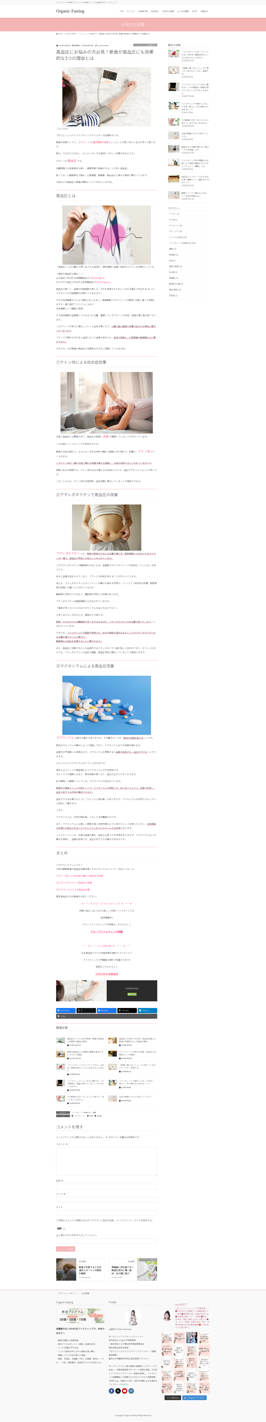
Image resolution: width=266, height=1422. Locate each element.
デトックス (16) (175, 231)
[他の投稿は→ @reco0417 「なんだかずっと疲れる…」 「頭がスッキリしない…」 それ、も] (191, 1337)
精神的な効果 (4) (176, 283)
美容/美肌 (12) (175, 289)
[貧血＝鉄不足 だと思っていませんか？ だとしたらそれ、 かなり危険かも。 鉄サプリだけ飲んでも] (191, 1362)
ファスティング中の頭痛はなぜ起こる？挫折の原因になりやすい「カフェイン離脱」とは (195, 163)
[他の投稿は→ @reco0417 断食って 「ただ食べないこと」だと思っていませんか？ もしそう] (204, 1350)
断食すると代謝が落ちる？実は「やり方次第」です (195, 148)
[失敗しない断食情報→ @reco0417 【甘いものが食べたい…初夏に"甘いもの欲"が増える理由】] (166, 1337)
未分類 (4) (173, 272)
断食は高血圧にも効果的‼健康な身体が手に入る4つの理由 (85, 1053)
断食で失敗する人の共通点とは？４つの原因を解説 (90, 1270)
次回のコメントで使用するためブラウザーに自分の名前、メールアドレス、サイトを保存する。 (106, 1220)
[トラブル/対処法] (66, 1264)
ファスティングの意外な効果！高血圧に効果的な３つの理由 (137, 1053)
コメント (62, 1144)
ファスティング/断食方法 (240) (182, 243)
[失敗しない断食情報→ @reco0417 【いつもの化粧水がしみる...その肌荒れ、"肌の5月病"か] (204, 1337)
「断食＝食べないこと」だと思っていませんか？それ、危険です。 (137, 1066)
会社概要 (85, 1293)
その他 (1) (173, 219)
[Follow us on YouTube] (124, 1391)
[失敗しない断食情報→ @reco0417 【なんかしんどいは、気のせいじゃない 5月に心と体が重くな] (166, 1375)
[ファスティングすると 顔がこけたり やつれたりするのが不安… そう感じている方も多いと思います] (179, 1375)
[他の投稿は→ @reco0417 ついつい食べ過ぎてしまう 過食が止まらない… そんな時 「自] (179, 1337)
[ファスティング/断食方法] (147, 1264)
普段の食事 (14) (175, 266)
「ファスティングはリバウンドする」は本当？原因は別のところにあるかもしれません (85, 1068)
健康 (94, 1112)
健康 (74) (172, 248)
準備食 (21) (173, 278)
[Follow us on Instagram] (131, 1391)
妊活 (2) (172, 260)
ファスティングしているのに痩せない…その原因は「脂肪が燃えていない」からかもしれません (85, 1083)
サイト (59, 1207)
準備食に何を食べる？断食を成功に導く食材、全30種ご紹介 (123, 1270)
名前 (59, 1180)
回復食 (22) (173, 254)
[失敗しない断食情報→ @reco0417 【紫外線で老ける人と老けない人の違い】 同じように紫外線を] (191, 1350)
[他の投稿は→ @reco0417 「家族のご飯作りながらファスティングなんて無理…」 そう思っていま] (179, 1387)
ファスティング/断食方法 (145, 45)
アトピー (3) (174, 213)
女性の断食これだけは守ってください (135, 1096)
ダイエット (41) (175, 225)
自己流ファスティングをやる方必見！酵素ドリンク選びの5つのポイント (195, 179)
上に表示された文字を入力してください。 (77, 1235)
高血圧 (99, 1116)
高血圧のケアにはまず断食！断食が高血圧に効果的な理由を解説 (85, 1040)
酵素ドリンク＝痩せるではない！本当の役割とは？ (194, 194)
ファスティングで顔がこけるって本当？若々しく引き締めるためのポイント (136, 1082)
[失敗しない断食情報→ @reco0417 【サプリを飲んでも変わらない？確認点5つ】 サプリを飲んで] (179, 1362)
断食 (91, 1116)
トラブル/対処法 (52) (178, 237)
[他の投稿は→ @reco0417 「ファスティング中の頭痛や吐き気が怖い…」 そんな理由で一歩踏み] (191, 1375)
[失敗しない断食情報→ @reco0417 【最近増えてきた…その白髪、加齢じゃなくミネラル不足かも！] (191, 1387)
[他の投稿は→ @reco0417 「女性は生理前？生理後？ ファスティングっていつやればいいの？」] (166, 1362)
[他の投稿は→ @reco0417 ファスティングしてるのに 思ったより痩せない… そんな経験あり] (166, 1387)
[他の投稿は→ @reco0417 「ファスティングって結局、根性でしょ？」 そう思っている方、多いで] (179, 1350)
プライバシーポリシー (68, 1293)
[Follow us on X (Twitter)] (118, 1391)
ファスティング (79, 1116)
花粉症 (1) (173, 295)
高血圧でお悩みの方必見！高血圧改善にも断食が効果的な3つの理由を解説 (137, 1040)
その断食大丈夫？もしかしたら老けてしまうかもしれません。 (85, 1098)
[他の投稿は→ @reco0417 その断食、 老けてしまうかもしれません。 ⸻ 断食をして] (204, 1387)
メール (61, 1193)
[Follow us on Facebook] (111, 1391)
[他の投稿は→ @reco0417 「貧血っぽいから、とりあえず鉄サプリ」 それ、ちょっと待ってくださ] (204, 1362)
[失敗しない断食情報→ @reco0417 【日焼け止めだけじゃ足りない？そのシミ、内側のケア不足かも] (204, 1375)
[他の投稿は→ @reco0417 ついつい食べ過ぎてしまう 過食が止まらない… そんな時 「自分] (166, 1350)
